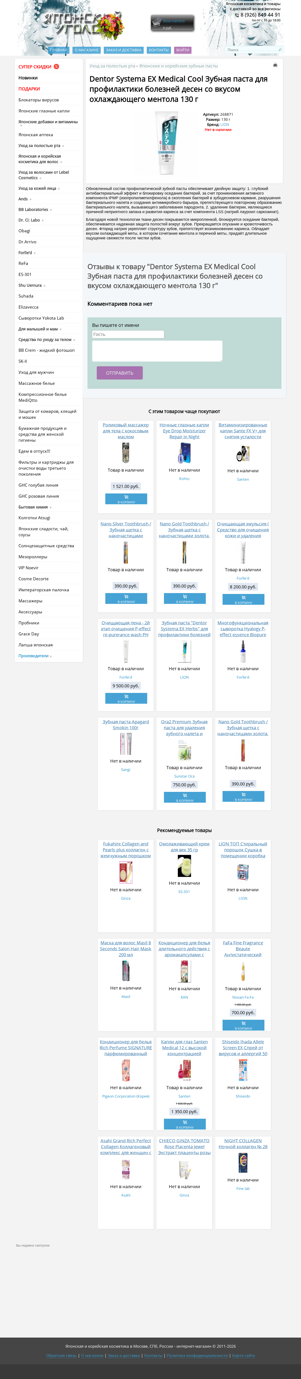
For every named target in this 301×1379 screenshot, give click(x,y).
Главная (58, 49)
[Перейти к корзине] (156, 27)
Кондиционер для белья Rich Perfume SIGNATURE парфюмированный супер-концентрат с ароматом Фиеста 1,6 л (126, 1053)
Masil (125, 996)
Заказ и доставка (123, 49)
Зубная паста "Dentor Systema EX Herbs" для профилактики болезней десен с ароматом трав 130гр (184, 634)
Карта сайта (243, 1355)
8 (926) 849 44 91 (260, 14)
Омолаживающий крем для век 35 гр (184, 847)
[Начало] (83, 40)
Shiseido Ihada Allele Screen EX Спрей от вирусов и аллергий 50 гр (243, 1051)
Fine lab (243, 1188)
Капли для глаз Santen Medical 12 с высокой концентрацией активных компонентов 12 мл (184, 1053)
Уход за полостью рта (112, 66)
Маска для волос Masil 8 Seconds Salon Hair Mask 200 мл (125, 949)
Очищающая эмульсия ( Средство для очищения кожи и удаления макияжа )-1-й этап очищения (243, 536)
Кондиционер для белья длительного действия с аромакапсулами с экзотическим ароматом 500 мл (184, 955)
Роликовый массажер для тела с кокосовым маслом (126, 431)
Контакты (159, 49)
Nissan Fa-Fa (243, 997)
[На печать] (276, 65)
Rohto (184, 478)
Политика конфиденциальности (197, 1355)
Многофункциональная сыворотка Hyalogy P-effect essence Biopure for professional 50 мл (242, 632)
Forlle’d (243, 578)
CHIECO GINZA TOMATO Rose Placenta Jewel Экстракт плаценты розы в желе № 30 (184, 1149)
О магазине (86, 49)
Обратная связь (61, 1355)
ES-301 (184, 891)
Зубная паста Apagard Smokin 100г (126, 725)
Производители (33, 655)
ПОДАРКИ (29, 89)
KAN (184, 997)
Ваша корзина (174, 21)
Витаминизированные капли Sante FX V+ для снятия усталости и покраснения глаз (243, 434)
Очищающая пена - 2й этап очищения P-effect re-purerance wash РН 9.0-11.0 (126, 632)
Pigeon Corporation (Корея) (125, 1096)
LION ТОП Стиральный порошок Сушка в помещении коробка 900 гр (243, 853)
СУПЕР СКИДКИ (35, 67)
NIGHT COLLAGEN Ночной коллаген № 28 (243, 1144)
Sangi (125, 769)
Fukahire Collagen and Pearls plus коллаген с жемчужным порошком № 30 (125, 853)
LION (224, 124)
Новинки (28, 78)
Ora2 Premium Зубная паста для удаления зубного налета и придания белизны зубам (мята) (184, 733)
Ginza (125, 898)
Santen (243, 479)
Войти (182, 49)
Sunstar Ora (184, 776)
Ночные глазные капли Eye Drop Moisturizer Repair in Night (184, 431)
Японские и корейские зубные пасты (178, 66)
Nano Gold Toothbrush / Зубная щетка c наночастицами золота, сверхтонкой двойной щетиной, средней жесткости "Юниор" (242, 736)
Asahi (125, 1195)
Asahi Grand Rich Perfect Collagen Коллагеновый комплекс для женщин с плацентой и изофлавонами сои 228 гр (125, 1155)
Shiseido (243, 1096)
